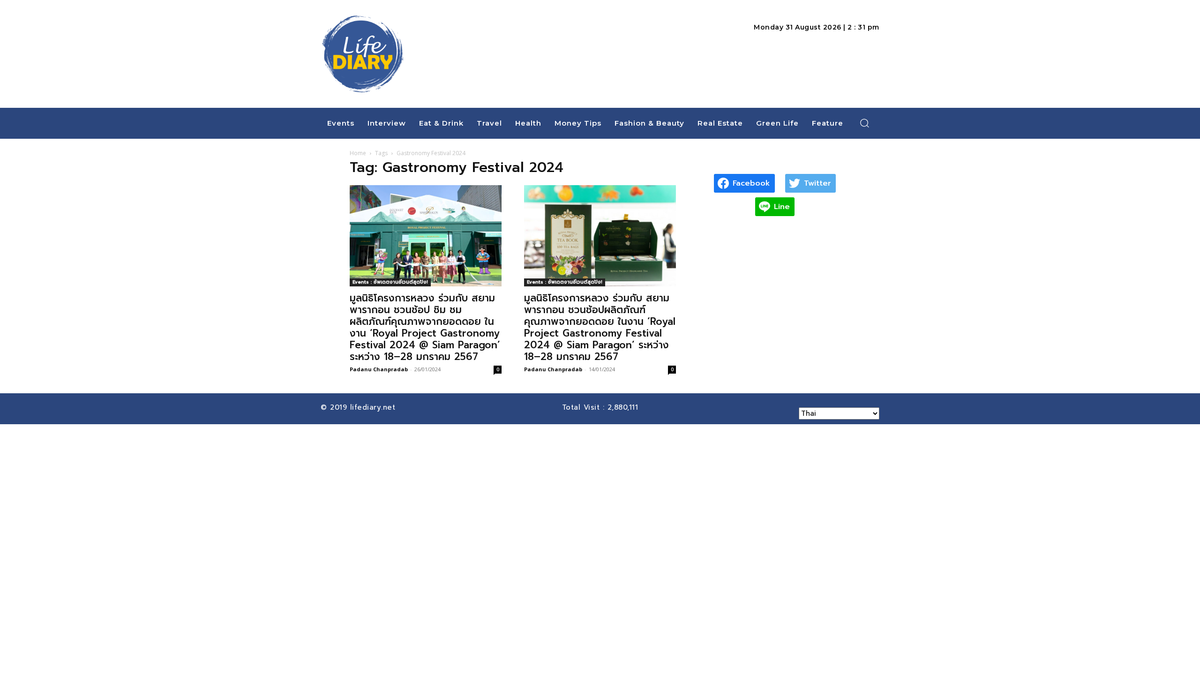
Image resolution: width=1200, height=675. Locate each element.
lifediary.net (374, 407)
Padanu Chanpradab (379, 369)
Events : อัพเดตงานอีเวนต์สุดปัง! (390, 281)
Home (358, 153)
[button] (865, 123)
